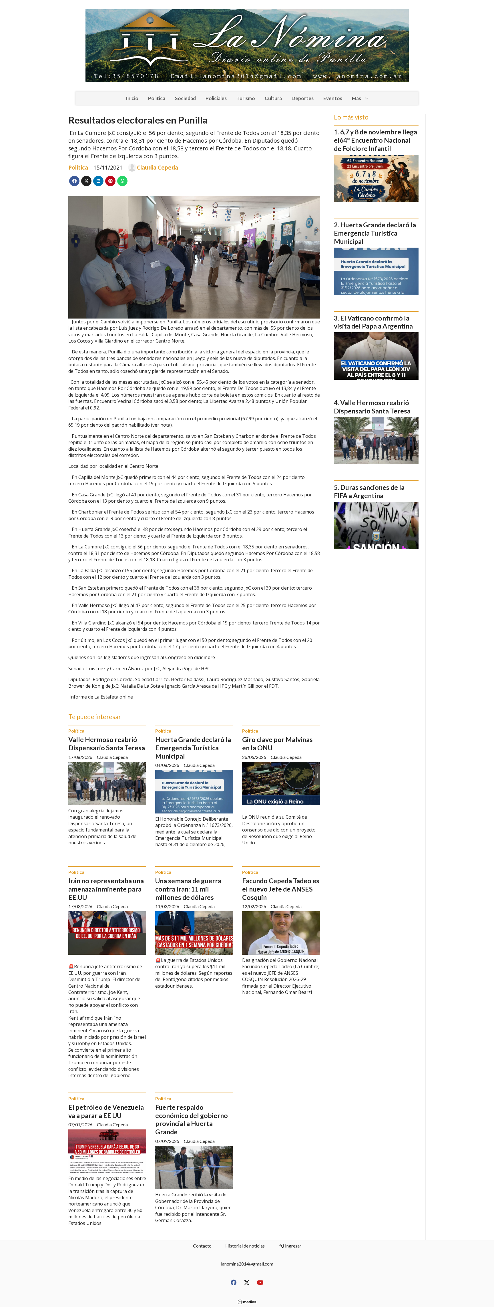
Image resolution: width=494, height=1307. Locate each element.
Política (156, 98)
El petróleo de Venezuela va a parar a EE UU (106, 1111)
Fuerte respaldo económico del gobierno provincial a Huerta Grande (191, 1119)
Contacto (202, 1245)
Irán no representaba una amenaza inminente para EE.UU (106, 889)
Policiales (216, 98)
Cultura (273, 98)
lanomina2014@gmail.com (247, 1263)
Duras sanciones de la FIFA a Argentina (369, 491)
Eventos (332, 98)
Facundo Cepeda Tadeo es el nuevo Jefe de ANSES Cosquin (280, 889)
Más (356, 98)
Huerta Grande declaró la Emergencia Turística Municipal (193, 747)
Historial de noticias (245, 1245)
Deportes (303, 98)
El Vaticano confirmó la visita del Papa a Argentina (373, 322)
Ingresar (292, 1245)
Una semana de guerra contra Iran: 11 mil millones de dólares (188, 889)
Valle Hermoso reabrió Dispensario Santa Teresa (106, 743)
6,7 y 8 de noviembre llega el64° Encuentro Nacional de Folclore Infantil (375, 140)
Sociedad (185, 98)
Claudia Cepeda (157, 167)
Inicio (132, 98)
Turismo (245, 98)
